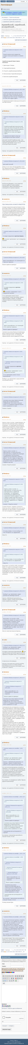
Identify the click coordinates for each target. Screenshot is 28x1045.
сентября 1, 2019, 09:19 (6, 642)
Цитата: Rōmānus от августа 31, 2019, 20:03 (14, 161)
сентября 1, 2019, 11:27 (6, 674)
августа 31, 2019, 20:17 (6, 157)
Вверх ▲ (16, 1040)
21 (14, 35)
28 (25, 35)
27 (23, 35)
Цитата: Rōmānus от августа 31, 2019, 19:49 (14, 89)
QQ (17, 80)
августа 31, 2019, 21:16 (6, 275)
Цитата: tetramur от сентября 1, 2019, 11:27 (14, 796)
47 (23, 37)
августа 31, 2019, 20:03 (6, 113)
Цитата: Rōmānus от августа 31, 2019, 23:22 (14, 527)
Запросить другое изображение (15, 1008)
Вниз (2, 35)
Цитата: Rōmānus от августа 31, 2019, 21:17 (14, 397)
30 (3, 37)
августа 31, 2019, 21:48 (6, 393)
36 (13, 37)
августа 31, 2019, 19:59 (6, 86)
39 (18, 37)
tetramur (6, 672)
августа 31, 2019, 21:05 (6, 201)
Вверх (2, 950)
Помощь (12, 1040)
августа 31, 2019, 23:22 (6, 475)
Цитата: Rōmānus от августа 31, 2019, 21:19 (14, 591)
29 (1, 37)
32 (7, 37)
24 (18, 35)
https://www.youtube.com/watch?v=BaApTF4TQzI (13, 204)
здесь (23, 12)
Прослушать (4, 1008)
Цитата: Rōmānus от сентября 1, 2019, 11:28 (14, 916)
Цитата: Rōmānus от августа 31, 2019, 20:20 (14, 257)
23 (17, 35)
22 (15, 35)
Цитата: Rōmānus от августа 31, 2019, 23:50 (14, 615)
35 (11, 37)
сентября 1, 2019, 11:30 (6, 850)
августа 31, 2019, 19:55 (6, 46)
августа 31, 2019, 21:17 (6, 312)
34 (10, 37)
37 (14, 37)
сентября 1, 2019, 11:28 (6, 744)
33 (8, 37)
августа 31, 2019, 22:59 (6, 419)
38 (16, 37)
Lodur (5, 640)
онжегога (6, 199)
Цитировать (22, 80)
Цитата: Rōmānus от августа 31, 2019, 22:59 (14, 447)
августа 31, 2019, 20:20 (6, 180)
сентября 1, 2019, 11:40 (6, 913)
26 (22, 35)
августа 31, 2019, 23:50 (6, 546)
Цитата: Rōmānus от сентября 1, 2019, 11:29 (14, 853)
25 (20, 35)
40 (19, 37)
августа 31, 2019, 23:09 (6, 444)
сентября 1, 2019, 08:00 (6, 587)
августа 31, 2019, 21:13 (6, 254)
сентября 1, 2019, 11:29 (6, 793)
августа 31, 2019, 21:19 (6, 348)
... (13, 35)
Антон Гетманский (9, 44)
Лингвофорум (6, 5)
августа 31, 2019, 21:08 (6, 228)
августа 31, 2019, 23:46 (6, 524)
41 (21, 37)
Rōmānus (6, 111)
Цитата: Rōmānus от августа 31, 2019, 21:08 (14, 279)
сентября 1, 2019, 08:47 (6, 612)
